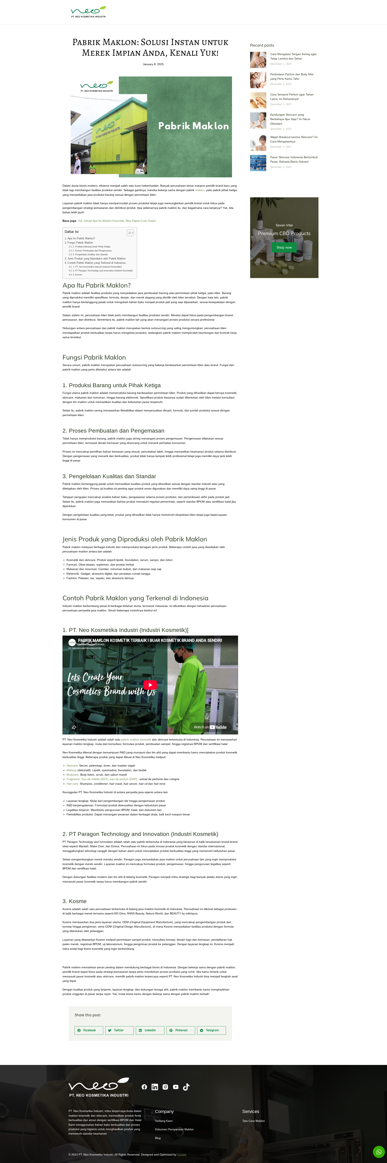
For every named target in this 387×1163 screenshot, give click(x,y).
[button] (89, 1030)
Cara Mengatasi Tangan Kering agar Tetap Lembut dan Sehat (293, 56)
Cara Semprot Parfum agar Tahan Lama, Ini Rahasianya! (292, 96)
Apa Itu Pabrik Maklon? (81, 238)
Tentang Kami (164, 1120)
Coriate (181, 1154)
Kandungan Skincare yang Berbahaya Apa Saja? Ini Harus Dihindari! (290, 119)
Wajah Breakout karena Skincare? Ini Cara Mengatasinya (293, 139)
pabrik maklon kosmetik (136, 739)
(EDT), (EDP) (109, 779)
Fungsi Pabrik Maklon (80, 242)
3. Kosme (77, 274)
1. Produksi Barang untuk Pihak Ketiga (91, 246)
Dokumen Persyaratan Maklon (174, 1129)
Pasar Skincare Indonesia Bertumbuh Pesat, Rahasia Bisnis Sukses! (294, 159)
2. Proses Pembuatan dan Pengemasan (92, 250)
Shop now (284, 247)
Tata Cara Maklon (253, 1120)
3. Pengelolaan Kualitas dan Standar (90, 254)
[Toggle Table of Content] (128, 232)
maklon (199, 190)
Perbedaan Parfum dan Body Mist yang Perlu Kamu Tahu (291, 76)
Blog (158, 1138)
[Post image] (258, 60)
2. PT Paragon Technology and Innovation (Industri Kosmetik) (103, 270)
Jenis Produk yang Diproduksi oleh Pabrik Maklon (97, 258)
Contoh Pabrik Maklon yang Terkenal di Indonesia (96, 262)
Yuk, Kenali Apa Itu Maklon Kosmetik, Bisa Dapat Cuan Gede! (117, 220)
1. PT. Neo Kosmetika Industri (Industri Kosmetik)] (97, 267)
